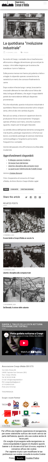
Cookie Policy (32, 458)
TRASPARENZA (7, 392)
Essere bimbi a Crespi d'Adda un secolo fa (18, 238)
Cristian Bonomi (27, 189)
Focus (26, 52)
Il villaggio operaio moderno (19, 160)
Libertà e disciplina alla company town (23, 166)
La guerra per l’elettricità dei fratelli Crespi (25, 169)
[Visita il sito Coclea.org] (6, 422)
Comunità (14, 189)
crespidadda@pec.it (12, 382)
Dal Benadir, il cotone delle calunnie (16, 308)
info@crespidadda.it (14, 380)
